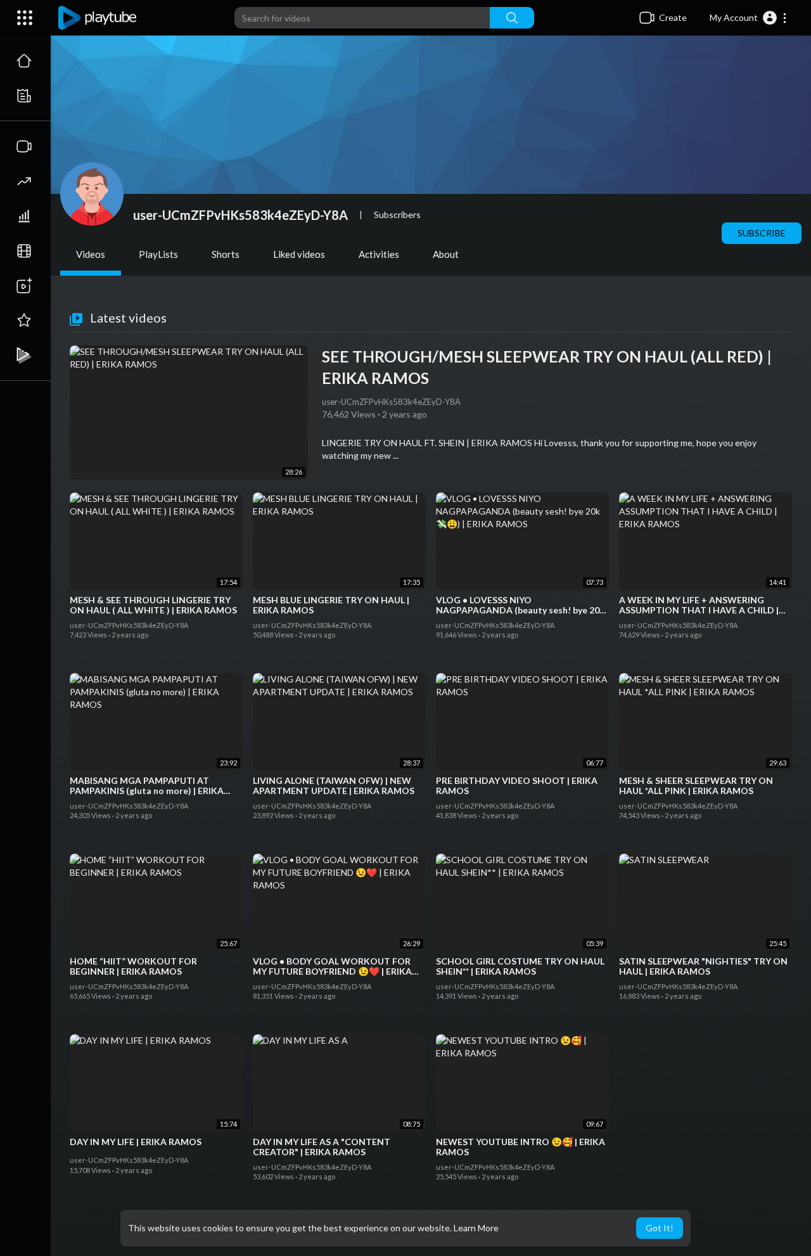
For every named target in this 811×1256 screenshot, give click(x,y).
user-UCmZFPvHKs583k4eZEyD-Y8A (240, 214)
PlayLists (158, 254)
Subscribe (762, 232)
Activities (379, 254)
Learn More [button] (476, 1227)
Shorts (225, 254)
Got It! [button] (660, 1227)
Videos (90, 254)
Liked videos (299, 254)
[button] (748, 17)
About (446, 254)
